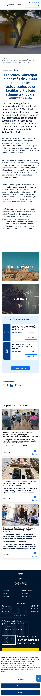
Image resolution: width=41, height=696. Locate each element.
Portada (5, 59)
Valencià (37, 2)
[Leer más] (35, 451)
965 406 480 (35, 611)
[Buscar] (39, 6)
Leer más (35, 454)
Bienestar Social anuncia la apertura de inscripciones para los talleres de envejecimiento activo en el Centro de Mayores (20, 434)
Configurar (20, 679)
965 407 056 (35, 609)
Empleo (5, 593)
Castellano (30, 2)
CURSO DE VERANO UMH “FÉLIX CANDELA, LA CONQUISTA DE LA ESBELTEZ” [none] (21, 346)
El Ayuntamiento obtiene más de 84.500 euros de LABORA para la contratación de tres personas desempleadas (20, 483)
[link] (14, 5)
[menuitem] (11, 590)
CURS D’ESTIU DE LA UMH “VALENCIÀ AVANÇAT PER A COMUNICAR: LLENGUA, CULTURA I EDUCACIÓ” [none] (24, 327)
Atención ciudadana (27, 590)
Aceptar (20, 692)
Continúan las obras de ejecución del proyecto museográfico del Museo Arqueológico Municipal (20, 529)
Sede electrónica (26, 596)
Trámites (6, 590)
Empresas (6, 596)
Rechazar (20, 686)
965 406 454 (35, 606)
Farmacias (24, 593)
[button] (2, 4)
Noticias (11, 59)
